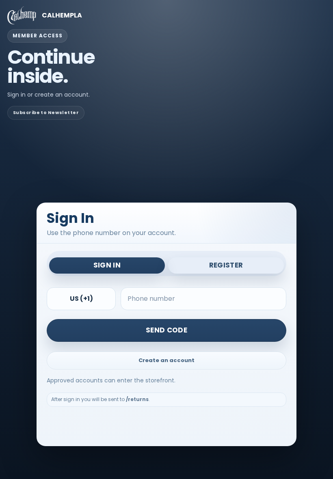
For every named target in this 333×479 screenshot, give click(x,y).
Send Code (166, 330)
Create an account (166, 360)
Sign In (107, 265)
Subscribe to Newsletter (46, 112)
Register (226, 265)
